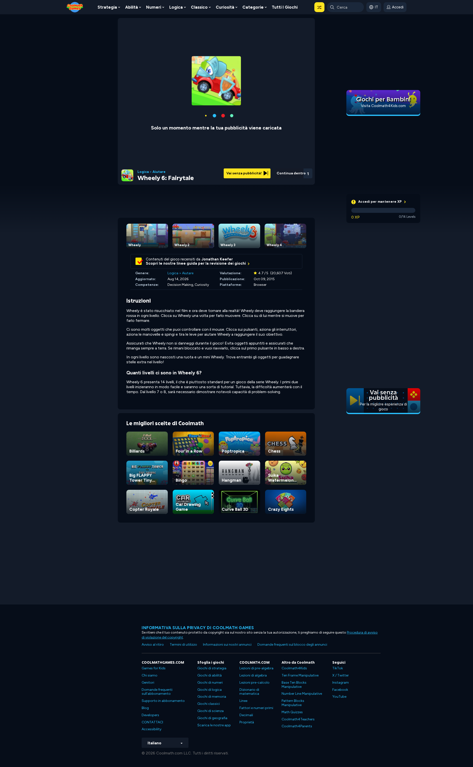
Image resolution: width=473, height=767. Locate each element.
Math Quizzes (292, 712)
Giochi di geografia (212, 718)
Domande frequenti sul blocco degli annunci (292, 644)
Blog (145, 708)
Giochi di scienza (210, 711)
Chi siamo (149, 675)
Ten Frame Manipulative (300, 675)
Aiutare (159, 172)
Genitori (148, 682)
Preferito (281, 180)
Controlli (295, 180)
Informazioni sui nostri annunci (227, 644)
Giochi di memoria (211, 696)
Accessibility (151, 729)
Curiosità (225, 7)
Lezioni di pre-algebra (256, 668)
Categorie (253, 7)
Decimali (246, 715)
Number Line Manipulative (302, 694)
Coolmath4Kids (294, 668)
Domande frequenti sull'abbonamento (157, 692)
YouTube (339, 696)
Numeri (153, 7)
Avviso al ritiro (153, 644)
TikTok (337, 668)
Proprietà (246, 722)
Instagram (340, 682)
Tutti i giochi (285, 7)
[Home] (75, 6)
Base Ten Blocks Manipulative (294, 684)
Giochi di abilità (209, 675)
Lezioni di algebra (253, 675)
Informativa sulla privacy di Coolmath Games (198, 627)
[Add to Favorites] (281, 171)
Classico (199, 7)
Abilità (131, 7)
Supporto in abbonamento (163, 701)
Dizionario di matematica (249, 692)
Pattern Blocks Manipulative (293, 703)
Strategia (107, 7)
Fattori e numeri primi (256, 708)
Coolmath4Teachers (298, 719)
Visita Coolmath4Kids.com (383, 106)
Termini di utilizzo (183, 644)
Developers (150, 715)
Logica (176, 7)
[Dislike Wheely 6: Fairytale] (268, 172)
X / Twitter (340, 675)
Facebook (340, 690)
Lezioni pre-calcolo (254, 682)
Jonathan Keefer (217, 259)
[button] (319, 7)
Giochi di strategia (211, 668)
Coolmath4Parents (297, 726)
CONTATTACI (152, 722)
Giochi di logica (209, 690)
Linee (243, 701)
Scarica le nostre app (214, 725)
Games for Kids (154, 668)
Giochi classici (208, 704)
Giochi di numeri (210, 682)
